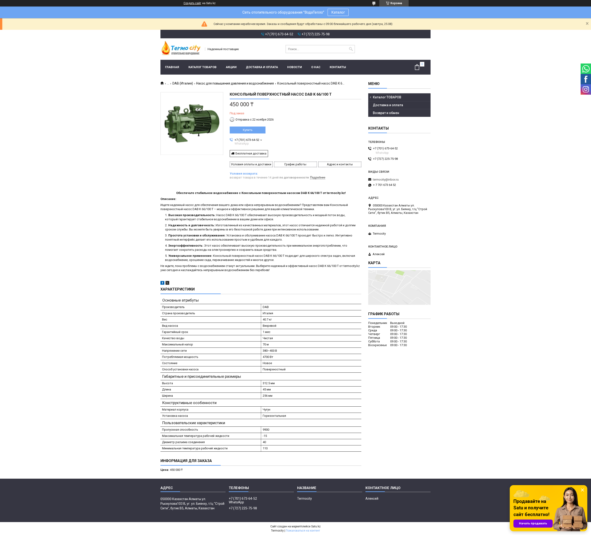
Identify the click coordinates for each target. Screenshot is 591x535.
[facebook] (162, 283)
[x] (167, 283)
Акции (231, 67)
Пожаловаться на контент (303, 530)
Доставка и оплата (262, 67)
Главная (172, 67)
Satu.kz (316, 526)
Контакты (338, 67)
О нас (315, 67)
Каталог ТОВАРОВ (202, 67)
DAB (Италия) (182, 83)
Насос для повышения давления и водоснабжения (235, 83)
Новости (294, 67)
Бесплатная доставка (250, 153)
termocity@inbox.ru (386, 179)
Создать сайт (192, 3)
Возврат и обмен (386, 113)
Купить (248, 130)
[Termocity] (181, 49)
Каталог (338, 12)
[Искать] (351, 49)
